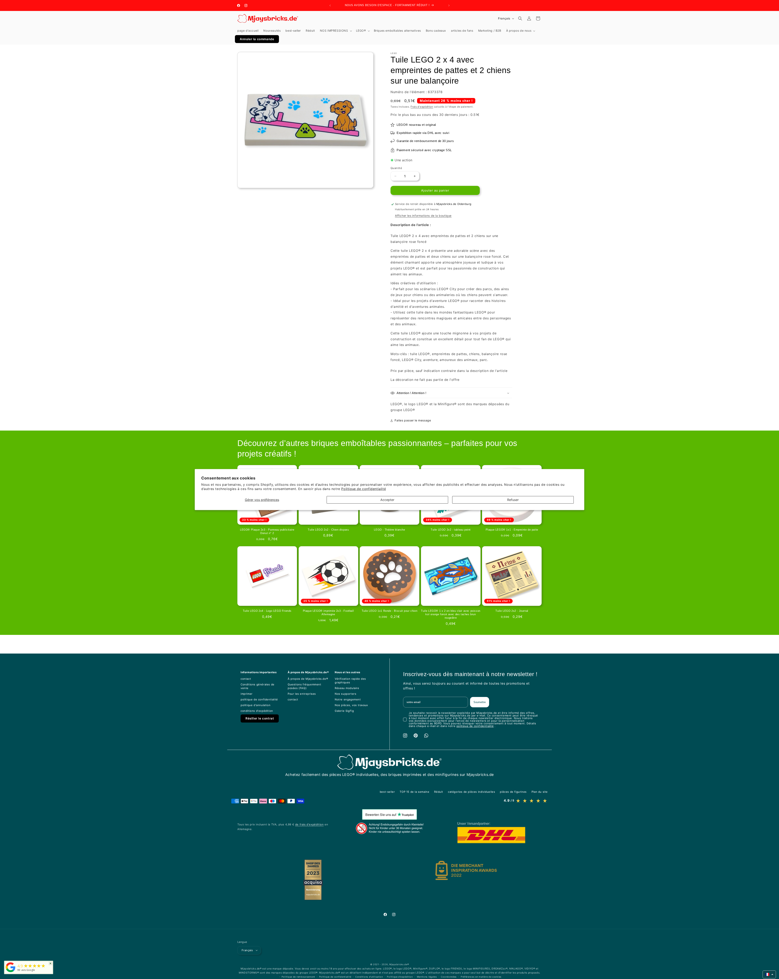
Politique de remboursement (298, 976)
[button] (335, 30)
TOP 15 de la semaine (414, 791)
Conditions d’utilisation (369, 976)
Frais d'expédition (422, 106)
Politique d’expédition (400, 976)
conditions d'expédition (257, 710)
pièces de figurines (513, 791)
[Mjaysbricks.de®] (10, 972)
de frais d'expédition (309, 824)
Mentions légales (427, 976)
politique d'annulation (255, 705)
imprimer (247, 693)
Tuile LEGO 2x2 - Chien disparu (328, 529)
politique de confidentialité (259, 699)
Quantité (396, 168)
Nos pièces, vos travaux (351, 705)
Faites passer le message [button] (413, 420)
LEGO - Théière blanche (389, 529)
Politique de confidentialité (363, 489)
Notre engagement (348, 699)
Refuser (513, 500)
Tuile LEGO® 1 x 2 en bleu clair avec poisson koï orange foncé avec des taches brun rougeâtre (450, 614)
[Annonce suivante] (448, 5)
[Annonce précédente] (330, 5)
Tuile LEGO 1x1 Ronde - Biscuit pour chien (389, 610)
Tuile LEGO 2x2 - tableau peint (451, 529)
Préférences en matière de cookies (481, 976)
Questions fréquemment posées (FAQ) (304, 686)
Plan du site (540, 791)
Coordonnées (449, 976)
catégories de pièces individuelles (471, 791)
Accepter (387, 500)
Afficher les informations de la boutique (423, 216)
